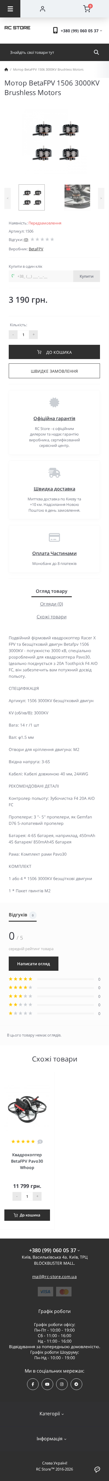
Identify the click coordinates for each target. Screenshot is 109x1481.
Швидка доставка (54, 489)
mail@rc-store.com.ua (54, 1276)
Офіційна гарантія (54, 418)
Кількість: (18, 324)
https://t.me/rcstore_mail (76, 1384)
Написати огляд (33, 963)
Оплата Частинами (54, 553)
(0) (26, 239)
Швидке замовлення (54, 371)
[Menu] (10, 8)
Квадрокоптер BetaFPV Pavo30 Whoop (27, 1161)
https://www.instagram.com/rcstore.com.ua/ (62, 1384)
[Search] (96, 52)
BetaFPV (36, 248)
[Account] (42, 8)
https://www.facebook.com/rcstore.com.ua (33, 1384)
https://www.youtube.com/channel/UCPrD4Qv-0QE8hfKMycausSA (47, 1384)
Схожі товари (52, 616)
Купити (87, 276)
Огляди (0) (51, 604)
